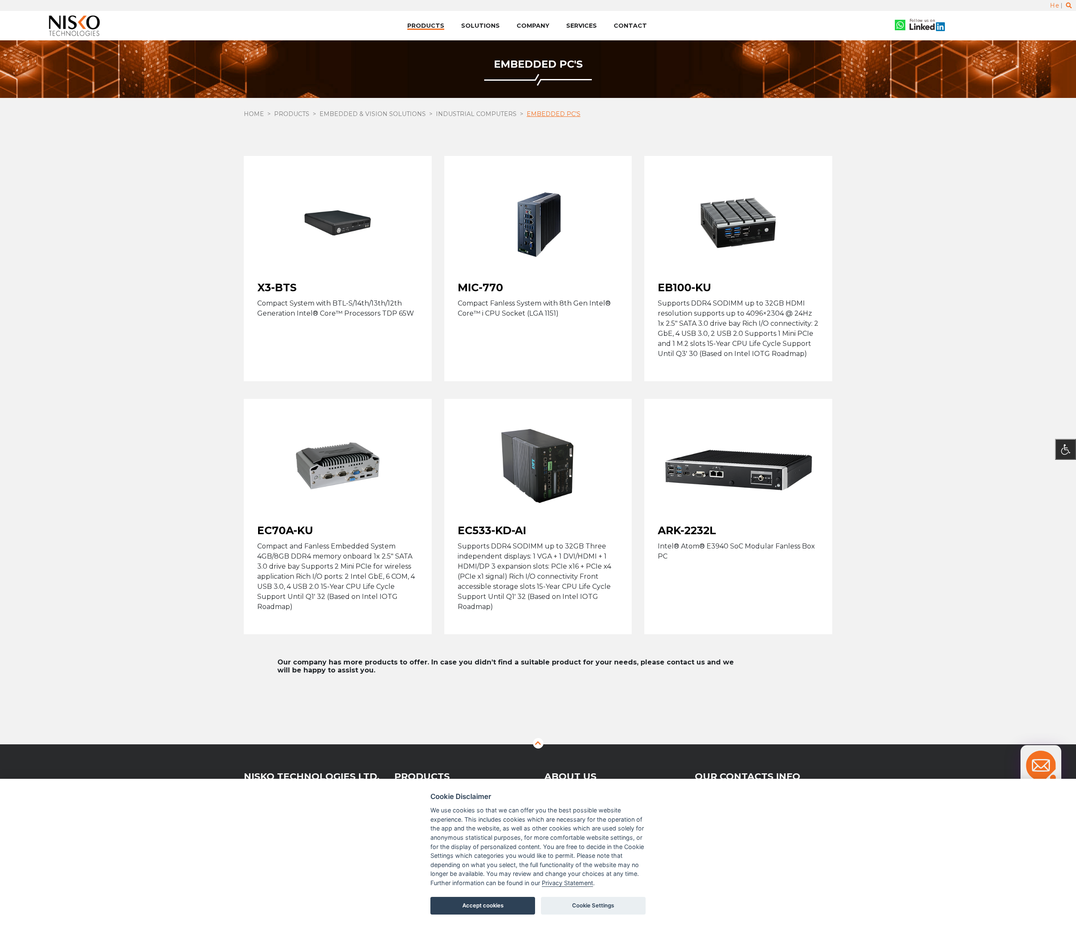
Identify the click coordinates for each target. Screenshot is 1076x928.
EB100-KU (684, 287)
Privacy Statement (567, 882)
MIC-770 (480, 287)
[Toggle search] (1069, 5)
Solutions (480, 25)
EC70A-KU (285, 530)
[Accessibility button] (1065, 449)
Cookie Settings (593, 905)
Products (425, 25)
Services (581, 25)
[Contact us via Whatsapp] (900, 26)
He (1054, 5)
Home (254, 114)
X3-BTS (277, 287)
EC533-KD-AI (492, 530)
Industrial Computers (476, 114)
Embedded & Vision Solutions (372, 114)
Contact (630, 25)
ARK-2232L (687, 530)
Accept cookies (483, 905)
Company (533, 25)
